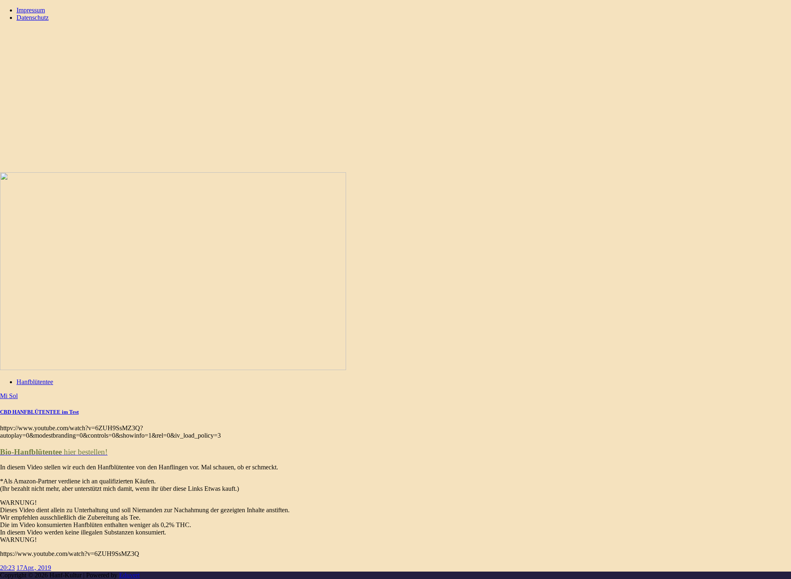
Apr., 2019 (37, 567)
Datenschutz (32, 17)
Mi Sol (9, 395)
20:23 (7, 567)
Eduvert (129, 575)
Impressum (30, 10)
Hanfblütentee (34, 381)
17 (19, 567)
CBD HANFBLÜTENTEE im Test (39, 412)
